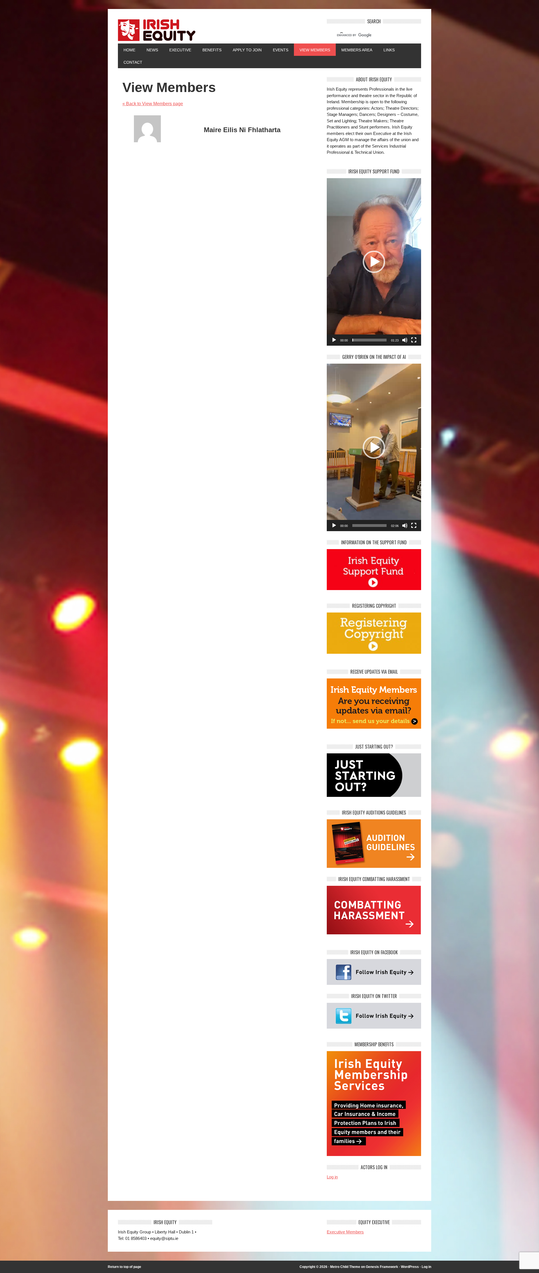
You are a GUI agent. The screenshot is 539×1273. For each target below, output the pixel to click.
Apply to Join (244, 50)
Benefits (211, 50)
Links (389, 50)
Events (280, 50)
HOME (129, 50)
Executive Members (345, 1232)
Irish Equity (217, 31)
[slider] (369, 340)
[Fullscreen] (414, 340)
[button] (374, 262)
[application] (374, 262)
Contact (133, 62)
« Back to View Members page (152, 103)
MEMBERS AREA (356, 50)
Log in (332, 1177)
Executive (180, 50)
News (152, 50)
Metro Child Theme (345, 1267)
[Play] (334, 340)
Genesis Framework (382, 1267)
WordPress (410, 1267)
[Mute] (405, 340)
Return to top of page (124, 1267)
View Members (315, 50)
